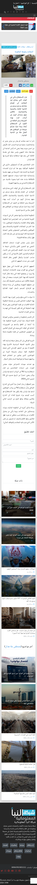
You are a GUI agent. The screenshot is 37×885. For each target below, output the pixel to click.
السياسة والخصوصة (32, 876)
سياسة (22, 845)
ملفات (18, 856)
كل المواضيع (25, 3)
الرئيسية (34, 3)
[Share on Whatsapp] (31, 85)
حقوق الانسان (25, 91)
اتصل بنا (16, 3)
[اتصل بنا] (26, 12)
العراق (31, 91)
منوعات (8, 851)
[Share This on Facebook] (20, 85)
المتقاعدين (12, 91)
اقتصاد (5, 845)
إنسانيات (28, 851)
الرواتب (6, 91)
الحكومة (18, 91)
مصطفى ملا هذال (13, 647)
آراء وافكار (29, 47)
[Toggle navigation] (34, 15)
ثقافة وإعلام (18, 851)
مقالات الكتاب (20, 47)
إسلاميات (14, 845)
